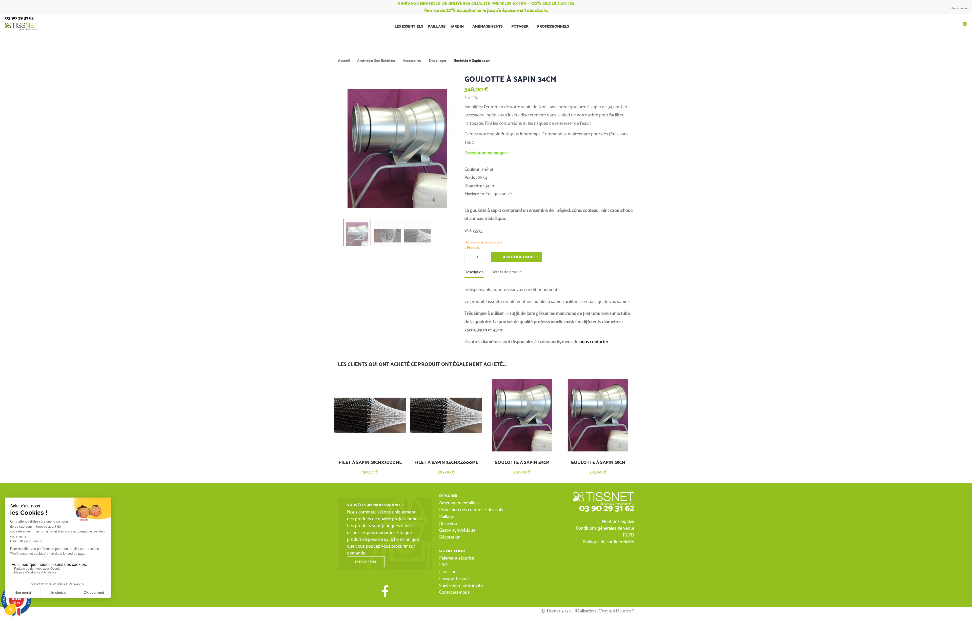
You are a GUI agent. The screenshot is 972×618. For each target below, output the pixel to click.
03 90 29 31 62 (606, 507)
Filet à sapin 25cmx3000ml (370, 462)
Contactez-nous (454, 592)
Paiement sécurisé (456, 558)
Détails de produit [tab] (506, 272)
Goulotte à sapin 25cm (598, 462)
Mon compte (958, 8)
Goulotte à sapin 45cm (522, 462)
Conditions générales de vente (605, 528)
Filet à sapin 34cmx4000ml (446, 462)
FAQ (443, 564)
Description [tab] (474, 272)
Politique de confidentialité (608, 541)
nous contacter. (594, 341)
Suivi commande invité (461, 585)
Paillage (446, 516)
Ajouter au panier (520, 257)
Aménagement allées (459, 502)
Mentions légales (618, 521)
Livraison (448, 571)
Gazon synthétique (457, 530)
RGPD (628, 535)
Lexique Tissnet (454, 578)
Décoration (449, 537)
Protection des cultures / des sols (471, 509)
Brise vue (448, 523)
